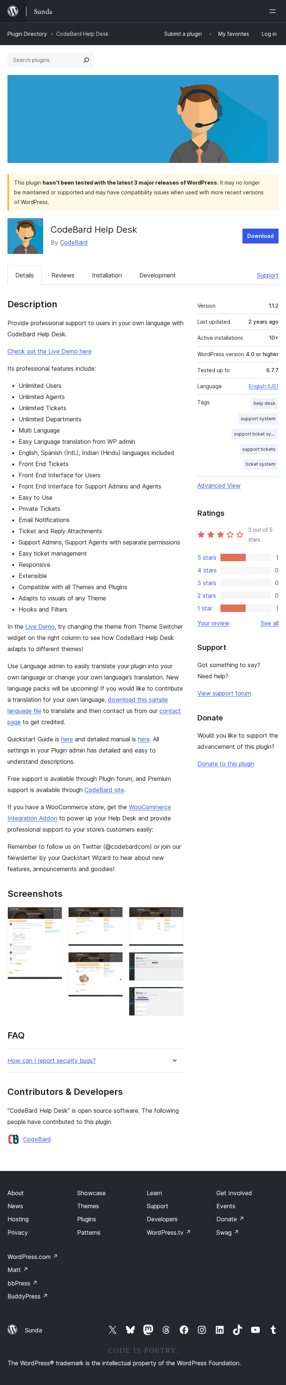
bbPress (22, 1283)
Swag (227, 1232)
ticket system (261, 464)
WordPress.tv (169, 1232)
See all (270, 623)
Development (157, 275)
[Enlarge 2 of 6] (113, 917)
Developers (162, 1219)
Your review (213, 623)
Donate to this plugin (225, 763)
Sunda (33, 1330)
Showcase (91, 1193)
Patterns (89, 1232)
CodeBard (74, 242)
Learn (154, 1193)
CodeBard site (104, 790)
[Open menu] (274, 11)
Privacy (17, 1232)
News (15, 1206)
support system (258, 418)
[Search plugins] (86, 60)
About (15, 1193)
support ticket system (256, 434)
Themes (88, 1206)
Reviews (62, 275)
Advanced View (219, 485)
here (67, 739)
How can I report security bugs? (51, 1060)
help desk (265, 403)
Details (24, 275)
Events (225, 1206)
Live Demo (40, 626)
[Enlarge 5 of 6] (173, 962)
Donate (230, 1219)
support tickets (259, 449)
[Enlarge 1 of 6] (52, 917)
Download (260, 236)
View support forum (224, 693)
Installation (107, 275)
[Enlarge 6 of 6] (173, 997)
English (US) (264, 386)
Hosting (18, 1219)
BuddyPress (27, 1296)
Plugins (86, 1219)
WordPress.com (32, 1256)
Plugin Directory (27, 34)
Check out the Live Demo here (49, 351)
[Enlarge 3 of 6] (113, 962)
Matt (17, 1269)
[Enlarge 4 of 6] (173, 917)
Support (268, 275)
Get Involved (234, 1193)
